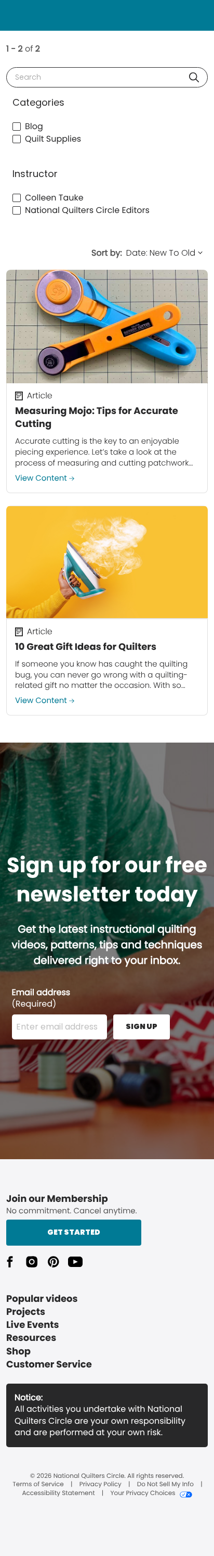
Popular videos (42, 1299)
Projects (25, 1312)
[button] (194, 77)
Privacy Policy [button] (100, 1484)
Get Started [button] (73, 1232)
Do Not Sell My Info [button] (165, 1484)
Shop (18, 1351)
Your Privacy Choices (142, 1493)
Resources (31, 1338)
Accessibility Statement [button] (58, 1493)
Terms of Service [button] (37, 1484)
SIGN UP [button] (141, 1026)
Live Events (32, 1325)
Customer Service (49, 1364)
